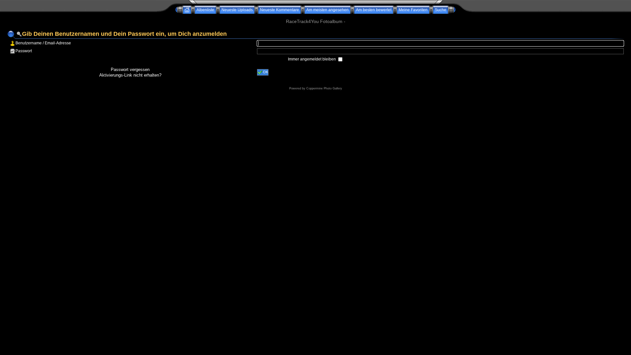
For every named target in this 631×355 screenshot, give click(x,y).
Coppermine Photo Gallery (324, 88)
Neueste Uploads (237, 10)
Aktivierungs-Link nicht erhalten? (130, 75)
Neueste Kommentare (279, 10)
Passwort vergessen (130, 69)
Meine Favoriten (413, 10)
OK (265, 72)
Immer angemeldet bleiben (312, 59)
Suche (440, 10)
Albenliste (205, 10)
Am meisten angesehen (327, 10)
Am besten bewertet (373, 10)
